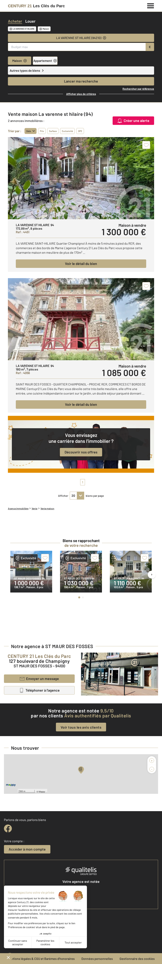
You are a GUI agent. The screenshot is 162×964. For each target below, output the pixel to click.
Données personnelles (97, 958)
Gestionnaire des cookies (137, 958)
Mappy (42, 791)
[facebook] (8, 828)
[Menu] (150, 5)
